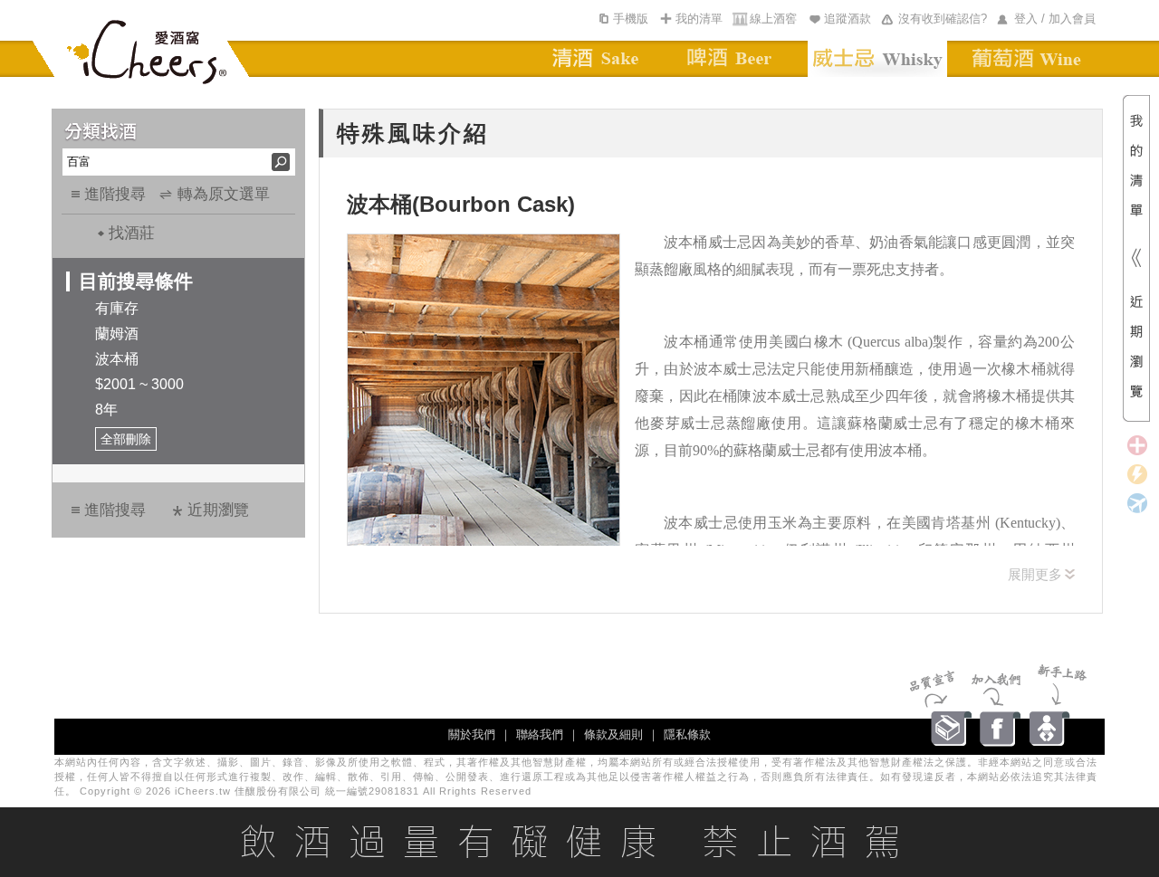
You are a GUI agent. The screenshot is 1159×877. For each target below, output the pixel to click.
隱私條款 (687, 734)
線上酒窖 (773, 18)
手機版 (630, 18)
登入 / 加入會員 (1055, 18)
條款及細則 (613, 734)
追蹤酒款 (847, 18)
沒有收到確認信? (942, 18)
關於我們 (471, 734)
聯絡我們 (539, 734)
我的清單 (699, 18)
